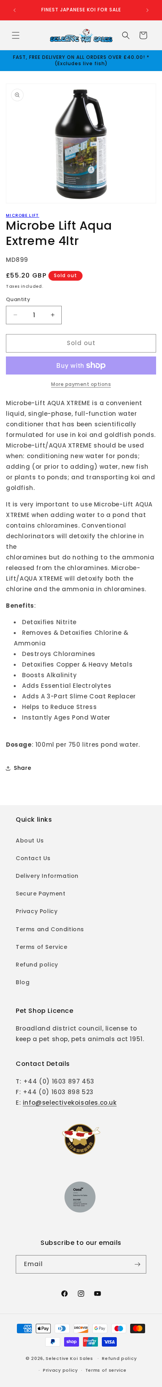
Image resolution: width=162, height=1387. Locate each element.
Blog (22, 982)
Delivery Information (47, 876)
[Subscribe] (137, 1264)
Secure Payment (40, 893)
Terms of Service (42, 947)
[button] (15, 35)
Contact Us (33, 858)
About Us (30, 840)
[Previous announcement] (14, 10)
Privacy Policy (36, 911)
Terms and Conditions (50, 929)
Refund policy (37, 965)
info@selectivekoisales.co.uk (70, 1102)
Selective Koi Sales (69, 1358)
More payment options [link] (81, 384)
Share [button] (22, 768)
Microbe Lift (22, 215)
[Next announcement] (147, 10)
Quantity (18, 299)
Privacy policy (60, 1370)
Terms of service (106, 1370)
